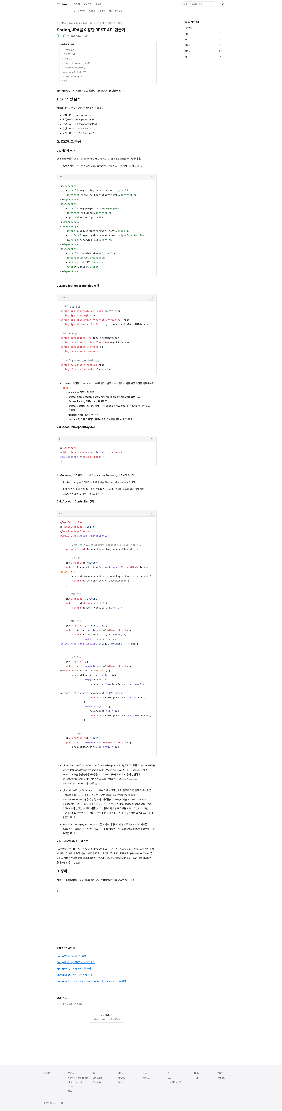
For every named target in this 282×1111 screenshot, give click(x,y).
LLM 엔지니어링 (174, 1082)
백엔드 (63, 23)
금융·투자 (88, 4)
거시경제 (92, 11)
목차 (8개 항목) (67, 44)
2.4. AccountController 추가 (74, 72)
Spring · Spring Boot (78, 23)
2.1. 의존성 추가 (68, 58)
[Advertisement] (107, 914)
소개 (61, 1103)
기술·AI (77, 4)
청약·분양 (118, 11)
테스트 (71, 1091)
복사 (151, 177)
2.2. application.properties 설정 (76, 63)
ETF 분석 (81, 11)
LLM (169, 1077)
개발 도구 (146, 1077)
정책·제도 (221, 1077)
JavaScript (98, 1077)
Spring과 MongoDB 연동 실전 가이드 (76, 962)
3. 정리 (64, 81)
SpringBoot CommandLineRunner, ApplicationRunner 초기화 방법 (91, 981)
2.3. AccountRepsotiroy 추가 (74, 68)
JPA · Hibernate (75, 1082)
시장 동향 (101, 11)
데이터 (120, 1073)
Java (70, 1086)
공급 (110, 11)
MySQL (121, 1077)
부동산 (98, 4)
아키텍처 (47, 1073)
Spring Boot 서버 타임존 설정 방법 (74, 974)
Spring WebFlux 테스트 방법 (71, 956)
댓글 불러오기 (106, 1017)
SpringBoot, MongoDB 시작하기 (74, 968)
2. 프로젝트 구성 (68, 54)
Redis (120, 1082)
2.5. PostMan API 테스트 (72, 76)
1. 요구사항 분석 (68, 49)
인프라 (145, 1073)
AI (74, 11)
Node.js (97, 1082)
